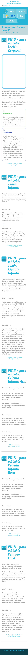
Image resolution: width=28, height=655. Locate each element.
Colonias (11, 445)
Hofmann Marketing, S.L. (19, 650)
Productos (21, 11)
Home (2, 33)
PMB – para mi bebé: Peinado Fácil (17, 552)
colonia (13, 446)
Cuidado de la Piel (11, 163)
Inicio (12, 11)
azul (9, 446)
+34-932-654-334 (14, 1)
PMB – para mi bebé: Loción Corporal (17, 45)
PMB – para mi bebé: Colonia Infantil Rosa (17, 465)
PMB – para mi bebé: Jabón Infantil (17, 182)
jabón (16, 165)
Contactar (10, 21)
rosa (19, 535)
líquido (18, 359)
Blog (21, 16)
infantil (12, 165)
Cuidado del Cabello (11, 635)
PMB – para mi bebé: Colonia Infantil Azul (17, 376)
